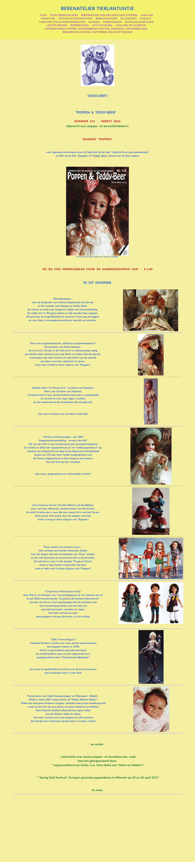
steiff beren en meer (64, 15)
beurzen (94, 22)
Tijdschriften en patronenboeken (62, 22)
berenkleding (79, 25)
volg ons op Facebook (131, 25)
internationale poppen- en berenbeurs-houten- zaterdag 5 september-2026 (96, 29)
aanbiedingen (112, 22)
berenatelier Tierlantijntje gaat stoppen (109, 15)
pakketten (48, 19)
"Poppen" (82, 156)
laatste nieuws (56, 25)
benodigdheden (106, 19)
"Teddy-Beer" (100, 156)
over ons (146, 15)
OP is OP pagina (102, 25)
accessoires (128, 19)
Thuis (43, 15)
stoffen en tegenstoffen (75, 19)
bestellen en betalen (139, 22)
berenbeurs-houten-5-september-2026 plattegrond (97, 32)
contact (145, 19)
